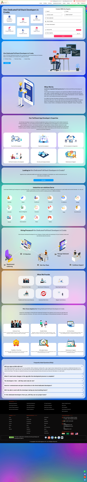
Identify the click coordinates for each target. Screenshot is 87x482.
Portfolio (45, 3)
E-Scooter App (29, 419)
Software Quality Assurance (66, 403)
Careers (10, 423)
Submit (63, 36)
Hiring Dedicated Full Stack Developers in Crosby (50, 309)
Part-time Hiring (17, 58)
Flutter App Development (31, 405)
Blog (78, 3)
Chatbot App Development (31, 403)
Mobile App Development (13, 403)
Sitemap (10, 429)
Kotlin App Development (48, 405)
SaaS (45, 425)
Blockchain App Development (13, 409)
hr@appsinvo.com (67, 428)
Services (50, 3)
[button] (85, 480)
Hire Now (7, 63)
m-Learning (28, 431)
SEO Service (64, 405)
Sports (45, 429)
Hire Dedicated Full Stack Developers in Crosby (47, 170)
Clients (68, 3)
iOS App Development (30, 409)
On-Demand (46, 417)
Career (64, 3)
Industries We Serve (57, 3)
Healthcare (28, 429)
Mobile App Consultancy (48, 407)
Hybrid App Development (31, 407)
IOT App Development (47, 403)
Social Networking (47, 427)
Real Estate (46, 421)
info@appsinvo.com (56, 1)
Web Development (65, 411)
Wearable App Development (66, 409)
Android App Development (13, 405)
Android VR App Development (13, 407)
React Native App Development (49, 409)
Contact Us (83, 3)
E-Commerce (29, 421)
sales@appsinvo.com (67, 1)
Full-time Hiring (8, 58)
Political (45, 419)
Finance (28, 427)
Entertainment (29, 423)
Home (41, 3)
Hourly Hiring (27, 58)
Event (27, 425)
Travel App (46, 431)
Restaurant (46, 423)
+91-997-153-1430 (69, 421)
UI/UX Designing (64, 407)
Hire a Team (73, 3)
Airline (28, 417)
